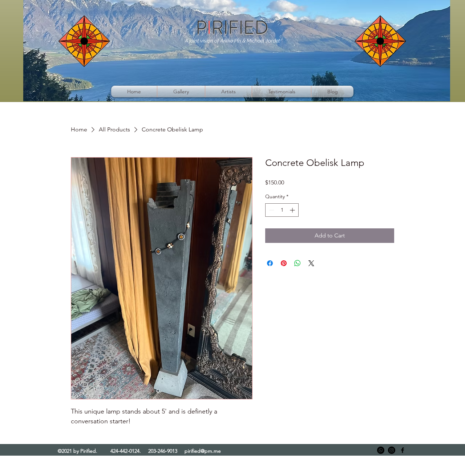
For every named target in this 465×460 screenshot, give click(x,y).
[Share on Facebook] (270, 263)
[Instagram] (391, 450)
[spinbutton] (281, 210)
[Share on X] (311, 263)
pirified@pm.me (203, 451)
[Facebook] (402, 450)
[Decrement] (270, 210)
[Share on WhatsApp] (297, 263)
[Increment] (293, 210)
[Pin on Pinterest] (283, 263)
